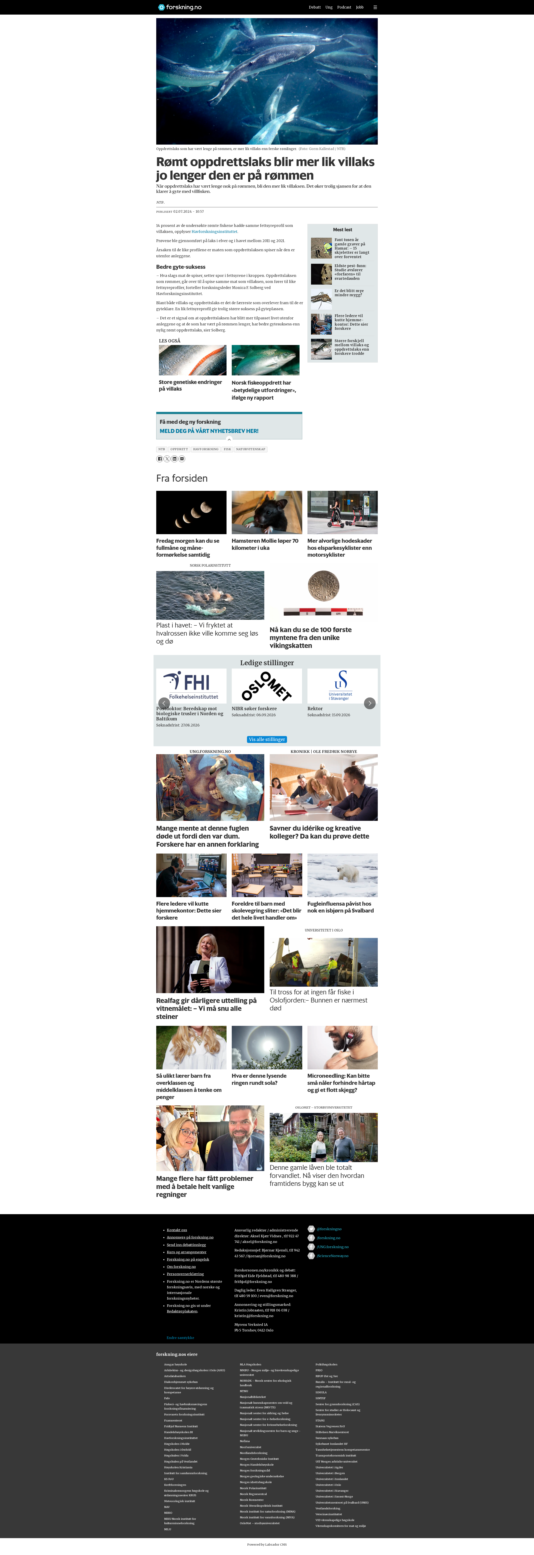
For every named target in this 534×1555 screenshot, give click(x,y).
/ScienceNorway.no (333, 1256)
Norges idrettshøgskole (256, 1482)
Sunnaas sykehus (327, 1438)
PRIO (319, 1370)
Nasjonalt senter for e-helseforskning (265, 1419)
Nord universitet (250, 1447)
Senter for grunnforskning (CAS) (338, 1404)
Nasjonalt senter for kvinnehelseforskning (268, 1424)
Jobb (360, 7)
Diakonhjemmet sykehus (181, 1382)
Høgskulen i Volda (176, 1455)
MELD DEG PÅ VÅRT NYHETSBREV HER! (209, 430)
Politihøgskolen (326, 1364)
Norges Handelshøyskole (257, 1464)
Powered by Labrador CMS (267, 1544)
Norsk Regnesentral (253, 1494)
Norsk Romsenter (252, 1499)
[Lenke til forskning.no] (228, 5)
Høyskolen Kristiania (178, 1467)
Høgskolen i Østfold (177, 1449)
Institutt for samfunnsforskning (185, 1473)
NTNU (244, 1391)
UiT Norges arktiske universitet (337, 1461)
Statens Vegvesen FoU (330, 1426)
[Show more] (229, 439)
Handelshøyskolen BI (178, 1432)
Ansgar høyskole (175, 1364)
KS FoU (169, 1479)
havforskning (206, 449)
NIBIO (168, 1512)
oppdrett (179, 449)
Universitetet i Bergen (330, 1473)
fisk (227, 449)
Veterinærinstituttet (329, 1514)
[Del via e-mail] (181, 458)
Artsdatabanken (175, 1376)
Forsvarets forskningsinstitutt (184, 1414)
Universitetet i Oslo (328, 1484)
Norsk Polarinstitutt (253, 1488)
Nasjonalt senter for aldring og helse (264, 1413)
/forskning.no (328, 1238)
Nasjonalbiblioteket (253, 1397)
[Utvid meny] (375, 7)
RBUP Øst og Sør (327, 1376)
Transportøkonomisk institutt (336, 1455)
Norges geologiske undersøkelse (262, 1476)
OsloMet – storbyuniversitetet (260, 1523)
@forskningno (329, 1229)
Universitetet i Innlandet (332, 1479)
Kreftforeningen (175, 1484)
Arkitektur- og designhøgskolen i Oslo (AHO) (194, 1370)
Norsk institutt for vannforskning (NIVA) (267, 1517)
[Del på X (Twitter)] (167, 458)
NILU (167, 1529)
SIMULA (321, 1392)
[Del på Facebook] (159, 458)
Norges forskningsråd (255, 1470)
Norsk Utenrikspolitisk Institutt (261, 1505)
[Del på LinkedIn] (174, 458)
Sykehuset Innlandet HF (332, 1443)
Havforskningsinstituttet (214, 231)
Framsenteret (173, 1420)
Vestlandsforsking (328, 1508)
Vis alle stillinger (267, 739)
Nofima (245, 1441)
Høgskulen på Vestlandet (181, 1461)
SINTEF (321, 1398)
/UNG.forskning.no (333, 1247)
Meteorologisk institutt (179, 1501)
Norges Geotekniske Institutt (259, 1458)
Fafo (167, 1398)
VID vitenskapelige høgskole (335, 1520)
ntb (161, 449)
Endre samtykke (180, 1338)
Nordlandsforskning (254, 1453)
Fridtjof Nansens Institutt (181, 1426)
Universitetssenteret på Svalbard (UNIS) (342, 1502)
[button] (164, 703)
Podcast (344, 7)
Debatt (315, 7)
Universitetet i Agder (329, 1467)
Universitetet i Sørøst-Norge (334, 1496)
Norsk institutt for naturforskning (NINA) (267, 1511)
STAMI (320, 1420)
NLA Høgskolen (250, 1364)
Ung (329, 7)
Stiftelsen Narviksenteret (332, 1432)
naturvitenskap (250, 449)
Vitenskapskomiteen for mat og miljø (341, 1526)
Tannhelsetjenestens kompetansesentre (343, 1449)
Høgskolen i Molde (177, 1443)
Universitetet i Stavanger (332, 1490)
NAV (167, 1507)
